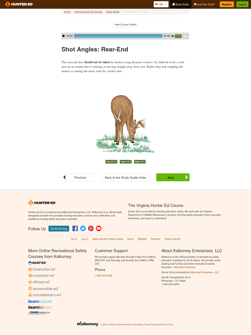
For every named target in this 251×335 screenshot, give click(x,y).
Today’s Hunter (172, 239)
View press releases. (184, 267)
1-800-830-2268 (103, 275)
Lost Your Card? (205, 4)
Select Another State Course (107, 239)
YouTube (98, 228)
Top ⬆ (74, 239)
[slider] (179, 36)
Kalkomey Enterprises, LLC (204, 272)
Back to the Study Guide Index (125, 177)
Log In (242, 4)
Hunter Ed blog (59, 228)
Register (227, 4)
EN (187, 35)
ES (187, 38)
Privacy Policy (150, 324)
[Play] (63, 36)
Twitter (83, 228)
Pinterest (91, 228)
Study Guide (182, 4)
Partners (155, 239)
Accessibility (137, 324)
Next (171, 177)
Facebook (75, 228)
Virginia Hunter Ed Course (88, 11)
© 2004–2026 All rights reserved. (115, 324)
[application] (125, 36)
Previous (80, 177)
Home (67, 11)
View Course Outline (126, 24)
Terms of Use (167, 324)
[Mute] (172, 36)
